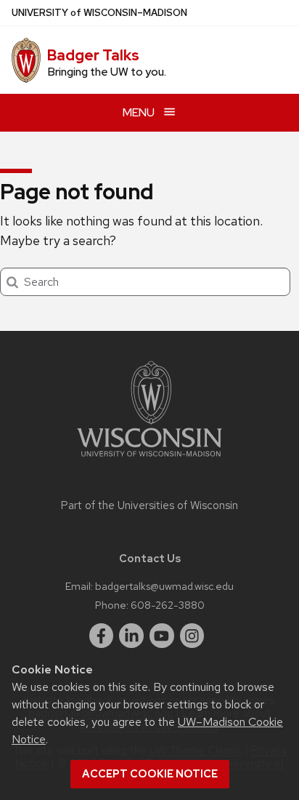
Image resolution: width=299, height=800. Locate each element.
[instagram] (192, 635)
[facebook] (101, 635)
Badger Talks (93, 55)
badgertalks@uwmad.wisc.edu (164, 586)
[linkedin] (131, 635)
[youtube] (162, 635)
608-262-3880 (168, 605)
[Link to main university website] (149, 459)
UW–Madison (99, 13)
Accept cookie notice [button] (150, 774)
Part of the (149, 505)
